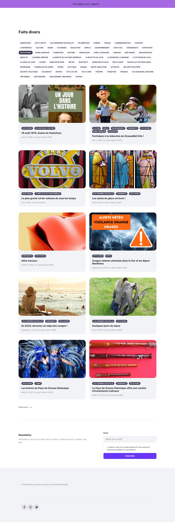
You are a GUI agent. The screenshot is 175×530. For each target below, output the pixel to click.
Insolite (24, 57)
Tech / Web (86, 72)
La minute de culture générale (66, 57)
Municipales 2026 (100, 62)
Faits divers (25, 53)
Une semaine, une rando (60, 77)
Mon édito (83, 62)
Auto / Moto (40, 43)
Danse (50, 48)
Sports (59, 72)
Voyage (78, 77)
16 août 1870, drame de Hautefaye (41, 133)
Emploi (87, 48)
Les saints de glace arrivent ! (108, 198)
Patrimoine (25, 67)
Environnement (102, 48)
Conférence (26, 48)
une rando (25, 77)
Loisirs (42, 62)
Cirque (107, 43)
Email (105, 433)
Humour (117, 53)
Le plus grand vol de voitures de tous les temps (48, 198)
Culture (39, 48)
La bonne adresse (40, 57)
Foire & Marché (42, 53)
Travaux (124, 72)
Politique (72, 67)
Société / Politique (29, 72)
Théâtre (99, 72)
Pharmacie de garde (43, 67)
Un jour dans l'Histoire (142, 72)
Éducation (75, 48)
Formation (58, 53)
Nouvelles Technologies (139, 62)
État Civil (118, 48)
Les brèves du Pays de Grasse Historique (45, 388)
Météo (72, 62)
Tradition (111, 72)
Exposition (147, 48)
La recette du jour (94, 57)
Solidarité (47, 72)
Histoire (71, 53)
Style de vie (71, 72)
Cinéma (96, 43)
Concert (139, 43)
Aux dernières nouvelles (62, 43)
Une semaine (39, 77)
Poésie (60, 67)
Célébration (83, 43)
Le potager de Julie (142, 57)
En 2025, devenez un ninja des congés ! (44, 325)
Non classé (117, 62)
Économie (61, 48)
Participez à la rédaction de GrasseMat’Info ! (118, 136)
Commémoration (123, 43)
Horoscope (84, 53)
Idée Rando (130, 53)
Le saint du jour (27, 62)
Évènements (132, 48)
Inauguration (145, 53)
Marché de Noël (57, 62)
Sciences (115, 67)
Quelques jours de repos (106, 325)
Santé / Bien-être (99, 67)
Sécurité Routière (131, 67)
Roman (83, 67)
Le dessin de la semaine (118, 57)
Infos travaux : (29, 260)
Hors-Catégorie (101, 53)
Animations (25, 43)
